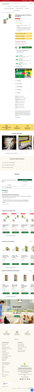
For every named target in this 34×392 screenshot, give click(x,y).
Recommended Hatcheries (22, 347)
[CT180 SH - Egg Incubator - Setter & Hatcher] (25, 248)
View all (30, 210)
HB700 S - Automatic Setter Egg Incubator (6, 285)
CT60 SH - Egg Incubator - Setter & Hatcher (6, 256)
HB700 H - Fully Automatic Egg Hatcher (14, 285)
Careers (3, 367)
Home (3, 12)
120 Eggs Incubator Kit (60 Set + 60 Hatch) (6, 225)
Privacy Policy (14, 388)
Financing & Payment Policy (6, 348)
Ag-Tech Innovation (5, 364)
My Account (4, 351)
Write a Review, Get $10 (22, 350)
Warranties (4, 360)
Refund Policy (24, 388)
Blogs (3, 366)
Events (3, 370)
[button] (31, 4)
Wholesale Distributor (21, 351)
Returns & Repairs (5, 357)
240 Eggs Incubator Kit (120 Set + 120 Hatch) (24, 225)
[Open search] (3, 187)
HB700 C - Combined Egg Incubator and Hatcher (24, 286)
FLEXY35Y (27, 113)
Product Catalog (5, 354)
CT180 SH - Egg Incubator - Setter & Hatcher (24, 256)
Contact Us (30, 0)
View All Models (17, 117)
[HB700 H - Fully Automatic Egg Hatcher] (15, 278)
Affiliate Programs (21, 344)
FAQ (2, 373)
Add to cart (27, 47)
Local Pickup (4, 350)
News (3, 369)
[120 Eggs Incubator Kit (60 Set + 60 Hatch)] (6, 218)
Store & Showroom (5, 374)
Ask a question (24, 181)
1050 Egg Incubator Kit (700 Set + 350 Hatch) (9, 12)
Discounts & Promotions (6, 347)
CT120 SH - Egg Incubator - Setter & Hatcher (15, 256)
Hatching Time (6, 386)
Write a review (24, 179)
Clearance (4, 345)
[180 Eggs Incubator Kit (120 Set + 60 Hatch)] (15, 218)
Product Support (25, 0)
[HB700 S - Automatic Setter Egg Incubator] (6, 278)
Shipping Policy (4, 358)
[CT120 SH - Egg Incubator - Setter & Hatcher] (15, 248)
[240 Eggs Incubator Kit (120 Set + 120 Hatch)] (25, 218)
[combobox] (19, 3)
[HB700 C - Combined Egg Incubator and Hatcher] (25, 278)
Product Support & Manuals (6, 355)
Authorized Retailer (21, 345)
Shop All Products (5, 344)
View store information (19, 52)
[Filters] (5, 187)
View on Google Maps (24, 376)
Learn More (23, 38)
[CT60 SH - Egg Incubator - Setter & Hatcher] (6, 248)
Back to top (17, 339)
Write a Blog (20, 348)
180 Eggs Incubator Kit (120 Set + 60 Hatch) (15, 225)
